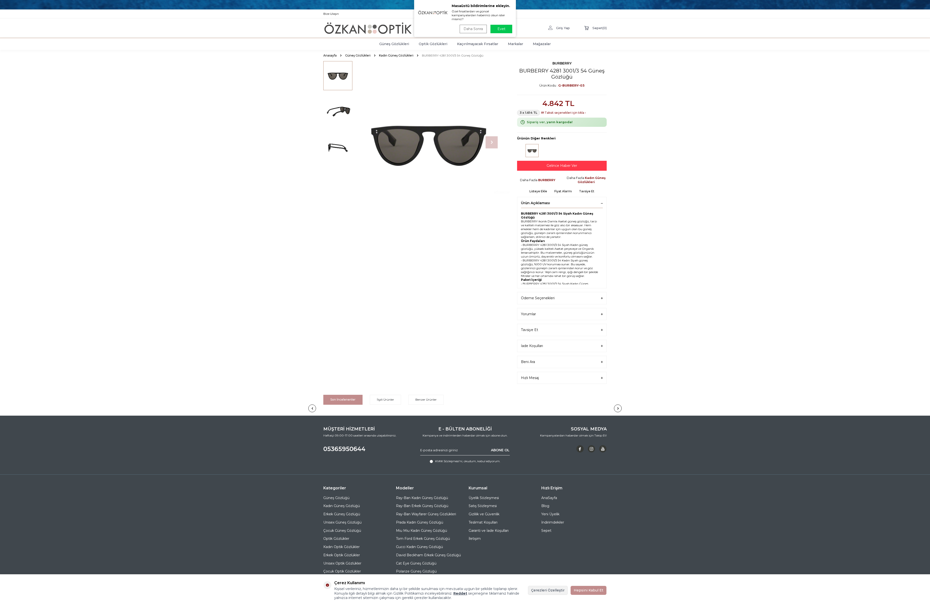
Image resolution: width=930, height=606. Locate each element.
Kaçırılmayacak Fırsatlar (477, 44)
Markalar (515, 44)
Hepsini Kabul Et (588, 590)
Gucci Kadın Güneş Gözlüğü (419, 547)
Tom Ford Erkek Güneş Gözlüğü (423, 538)
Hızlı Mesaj (530, 378)
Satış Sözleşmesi (483, 506)
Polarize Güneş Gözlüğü (416, 571)
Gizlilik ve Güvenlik (484, 514)
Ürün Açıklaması (535, 203)
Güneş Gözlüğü (336, 498)
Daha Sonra (473, 29)
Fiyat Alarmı (563, 191)
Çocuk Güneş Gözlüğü (342, 530)
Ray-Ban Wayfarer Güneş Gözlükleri (426, 514)
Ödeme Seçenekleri (538, 298)
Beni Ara (528, 362)
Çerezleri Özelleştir (548, 590)
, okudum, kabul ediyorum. (467, 461)
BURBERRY (562, 63)
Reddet (460, 593)
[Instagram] (591, 449)
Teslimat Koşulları (483, 522)
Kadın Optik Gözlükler (341, 547)
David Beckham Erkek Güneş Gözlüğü (428, 555)
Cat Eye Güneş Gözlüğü (416, 563)
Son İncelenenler (343, 399)
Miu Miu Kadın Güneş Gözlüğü (421, 530)
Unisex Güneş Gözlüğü (342, 522)
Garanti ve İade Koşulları (489, 530)
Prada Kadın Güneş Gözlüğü (419, 522)
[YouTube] (603, 449)
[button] (492, 142)
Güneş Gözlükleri (394, 44)
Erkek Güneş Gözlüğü (341, 514)
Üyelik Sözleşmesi (484, 498)
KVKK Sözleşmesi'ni (448, 461)
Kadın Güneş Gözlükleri (396, 55)
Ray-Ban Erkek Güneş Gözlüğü (422, 506)
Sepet (546, 530)
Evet (501, 29)
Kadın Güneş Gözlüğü (341, 506)
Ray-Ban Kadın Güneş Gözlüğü (422, 498)
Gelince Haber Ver (562, 165)
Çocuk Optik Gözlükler (342, 571)
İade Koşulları (532, 346)
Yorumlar (528, 314)
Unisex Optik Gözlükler (342, 563)
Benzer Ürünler (426, 399)
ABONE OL (500, 450)
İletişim (475, 538)
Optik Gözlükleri (433, 44)
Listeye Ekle (538, 191)
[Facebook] (580, 449)
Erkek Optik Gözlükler (341, 555)
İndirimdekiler (552, 522)
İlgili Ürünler (385, 399)
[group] (429, 142)
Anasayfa (330, 55)
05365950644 (344, 448)
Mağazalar (542, 44)
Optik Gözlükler (336, 538)
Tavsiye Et (586, 191)
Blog (545, 506)
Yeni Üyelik (550, 514)
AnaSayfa (549, 498)
